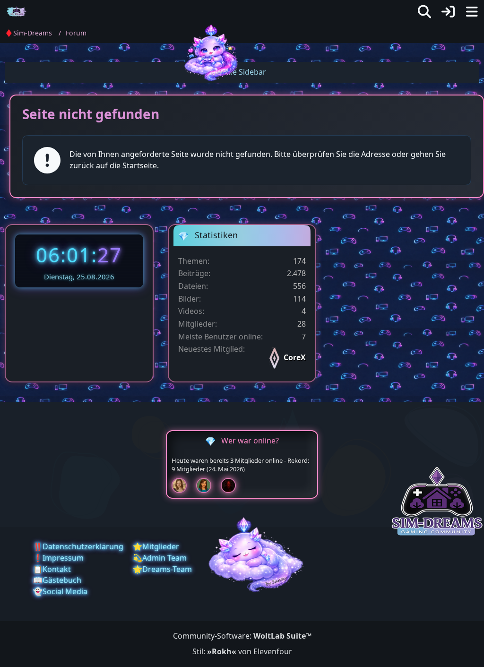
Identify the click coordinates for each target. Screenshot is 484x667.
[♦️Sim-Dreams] (16, 11)
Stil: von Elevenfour (242, 651)
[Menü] (471, 11)
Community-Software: (242, 636)
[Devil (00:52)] (232, 485)
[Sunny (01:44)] (183, 485)
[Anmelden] (448, 12)
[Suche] (424, 11)
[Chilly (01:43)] (207, 485)
